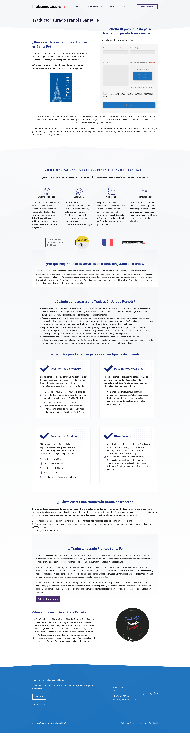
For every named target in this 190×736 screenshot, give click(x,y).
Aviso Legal (153, 723)
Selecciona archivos (142, 76)
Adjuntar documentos (142, 62)
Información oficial (40, 704)
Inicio (77, 7)
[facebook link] (156, 693)
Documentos (94, 7)
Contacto (126, 7)
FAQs (112, 7)
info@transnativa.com (42, 218)
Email (136, 48)
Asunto (105, 62)
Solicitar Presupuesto (48, 599)
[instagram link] (144, 693)
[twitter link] (150, 693)
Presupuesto (147, 7)
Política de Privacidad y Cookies (133, 723)
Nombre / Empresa (114, 48)
